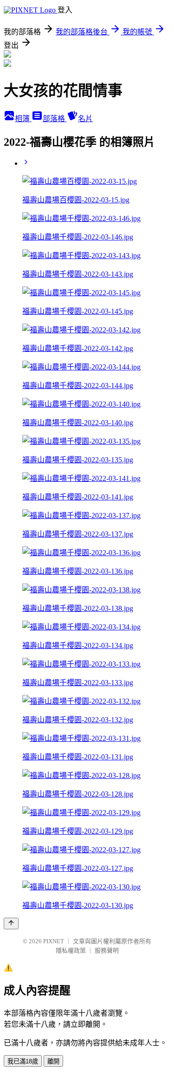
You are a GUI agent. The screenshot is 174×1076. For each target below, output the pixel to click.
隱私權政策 (71, 950)
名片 (85, 119)
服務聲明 (107, 950)
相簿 (23, 119)
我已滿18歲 (22, 1061)
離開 (53, 1061)
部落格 (55, 119)
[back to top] (11, 923)
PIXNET (53, 941)
